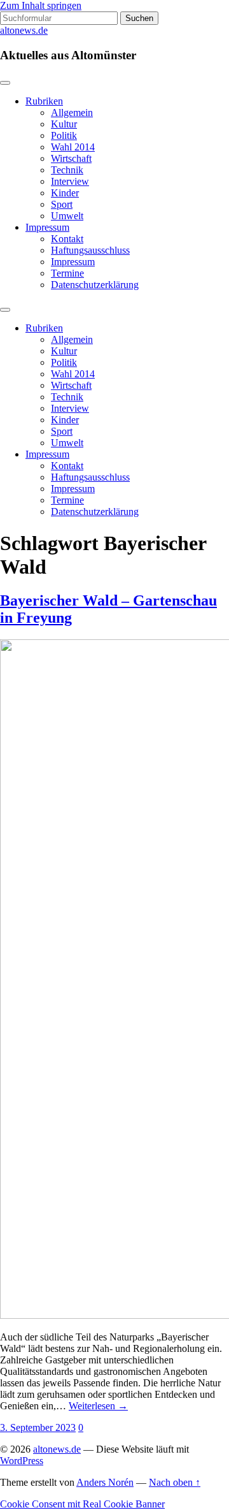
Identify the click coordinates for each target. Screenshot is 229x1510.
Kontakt (67, 238)
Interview (70, 181)
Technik (67, 169)
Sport (62, 204)
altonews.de (24, 30)
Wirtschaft (71, 158)
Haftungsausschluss (90, 250)
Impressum (47, 227)
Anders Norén (105, 1482)
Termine (67, 273)
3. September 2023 (38, 1427)
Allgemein (72, 112)
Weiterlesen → (98, 1405)
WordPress (21, 1460)
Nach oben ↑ (174, 1482)
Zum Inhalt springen (40, 5)
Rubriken (44, 101)
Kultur (64, 124)
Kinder (65, 192)
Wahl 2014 (73, 147)
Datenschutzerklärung (95, 284)
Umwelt (67, 215)
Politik (64, 135)
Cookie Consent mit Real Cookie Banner (82, 1504)
